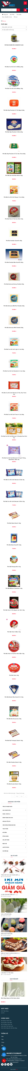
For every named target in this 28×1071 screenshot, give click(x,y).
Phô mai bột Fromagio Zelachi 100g (14, 740)
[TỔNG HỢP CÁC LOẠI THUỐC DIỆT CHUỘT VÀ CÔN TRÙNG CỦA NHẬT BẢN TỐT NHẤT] (14, 866)
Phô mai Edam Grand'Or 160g (14, 545)
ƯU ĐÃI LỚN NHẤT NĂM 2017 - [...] (9, 894)
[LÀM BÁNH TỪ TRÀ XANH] (14, 964)
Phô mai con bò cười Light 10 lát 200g (14, 349)
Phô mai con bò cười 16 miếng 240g (14, 66)
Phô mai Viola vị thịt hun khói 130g (14, 219)
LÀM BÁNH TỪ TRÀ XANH (7, 973)
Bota (17, 1069)
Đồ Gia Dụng (5, 836)
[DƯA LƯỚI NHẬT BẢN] (14, 905)
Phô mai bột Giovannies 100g (14, 718)
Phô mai (15, 17)
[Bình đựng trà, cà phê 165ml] (14, 989)
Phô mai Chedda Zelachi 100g (14, 762)
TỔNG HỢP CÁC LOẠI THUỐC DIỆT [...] (10, 875)
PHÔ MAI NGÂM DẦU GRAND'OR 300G (14, 45)
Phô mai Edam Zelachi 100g (14, 523)
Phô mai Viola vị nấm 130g (14, 631)
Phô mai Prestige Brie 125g (14, 566)
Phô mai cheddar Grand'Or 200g (14, 240)
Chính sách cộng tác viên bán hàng (9, 1028)
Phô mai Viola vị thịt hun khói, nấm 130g (14, 653)
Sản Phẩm (12, 14)
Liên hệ (2, 1012)
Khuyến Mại (5, 851)
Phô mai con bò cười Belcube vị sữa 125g (14, 501)
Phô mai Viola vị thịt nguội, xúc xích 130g (14, 610)
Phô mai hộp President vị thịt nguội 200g (14, 110)
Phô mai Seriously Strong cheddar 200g (14, 284)
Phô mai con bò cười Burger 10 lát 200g (14, 197)
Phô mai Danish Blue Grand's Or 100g (14, 697)
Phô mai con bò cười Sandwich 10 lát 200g (14, 371)
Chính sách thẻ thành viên (7, 1026)
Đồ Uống (5, 832)
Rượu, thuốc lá (6, 814)
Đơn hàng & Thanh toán (6, 1020)
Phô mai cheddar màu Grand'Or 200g (14, 262)
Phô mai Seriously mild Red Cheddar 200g (14, 305)
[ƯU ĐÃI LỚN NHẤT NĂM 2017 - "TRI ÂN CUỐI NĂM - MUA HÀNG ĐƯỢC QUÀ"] (14, 886)
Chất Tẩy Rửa (6, 847)
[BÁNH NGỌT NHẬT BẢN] (14, 925)
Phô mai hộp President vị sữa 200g (14, 132)
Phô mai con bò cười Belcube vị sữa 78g (14, 479)
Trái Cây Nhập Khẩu (7, 806)
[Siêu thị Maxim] (8, 4)
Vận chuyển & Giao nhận (6, 1022)
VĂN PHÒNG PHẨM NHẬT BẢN (9, 825)
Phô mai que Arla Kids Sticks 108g (14, 175)
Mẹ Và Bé (5, 843)
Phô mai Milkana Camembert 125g (14, 588)
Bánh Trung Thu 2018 (8, 817)
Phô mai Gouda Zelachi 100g (14, 784)
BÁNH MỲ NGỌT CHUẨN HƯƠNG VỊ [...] (10, 953)
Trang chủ (6, 14)
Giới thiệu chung (4, 1011)
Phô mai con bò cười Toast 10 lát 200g (14, 414)
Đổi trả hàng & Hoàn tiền (6, 1024)
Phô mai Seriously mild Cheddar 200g (14, 327)
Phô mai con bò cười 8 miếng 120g (14, 88)
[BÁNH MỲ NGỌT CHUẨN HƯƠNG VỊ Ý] (14, 944)
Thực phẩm (19, 14)
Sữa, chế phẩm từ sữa (7, 17)
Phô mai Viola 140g (14, 675)
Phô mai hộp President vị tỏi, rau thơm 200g (14, 153)
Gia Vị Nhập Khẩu (7, 810)
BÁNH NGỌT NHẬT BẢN (6, 933)
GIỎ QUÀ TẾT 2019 (6, 821)
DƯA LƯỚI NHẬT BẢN (6, 914)
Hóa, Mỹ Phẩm (6, 839)
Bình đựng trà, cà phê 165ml (8, 998)
